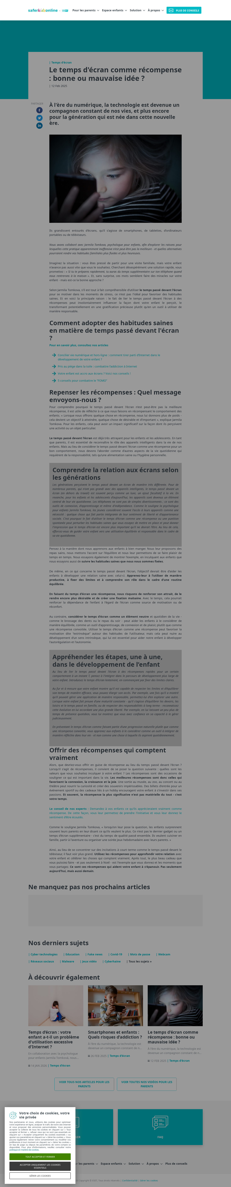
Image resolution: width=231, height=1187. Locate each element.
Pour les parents (84, 10)
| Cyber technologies (43, 954)
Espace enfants (113, 10)
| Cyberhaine (111, 961)
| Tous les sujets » (139, 961)
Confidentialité (130, 1180)
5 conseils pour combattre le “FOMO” (82, 380)
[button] (160, 1127)
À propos (154, 10)
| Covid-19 (115, 954)
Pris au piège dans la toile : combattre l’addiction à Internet (97, 366)
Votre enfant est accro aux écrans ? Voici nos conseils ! (94, 373)
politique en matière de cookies (22, 1149)
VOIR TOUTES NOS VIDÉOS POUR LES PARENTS (146, 1084)
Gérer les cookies (149, 1180)
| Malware (67, 961)
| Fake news (93, 954)
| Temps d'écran (60, 62)
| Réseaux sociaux (41, 961)
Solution (136, 10)
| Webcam (163, 954)
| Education (71, 954)
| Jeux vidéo (88, 961)
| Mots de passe (139, 954)
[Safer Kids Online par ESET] (48, 10)
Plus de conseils (176, 1163)
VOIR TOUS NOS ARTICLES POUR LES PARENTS (84, 1084)
